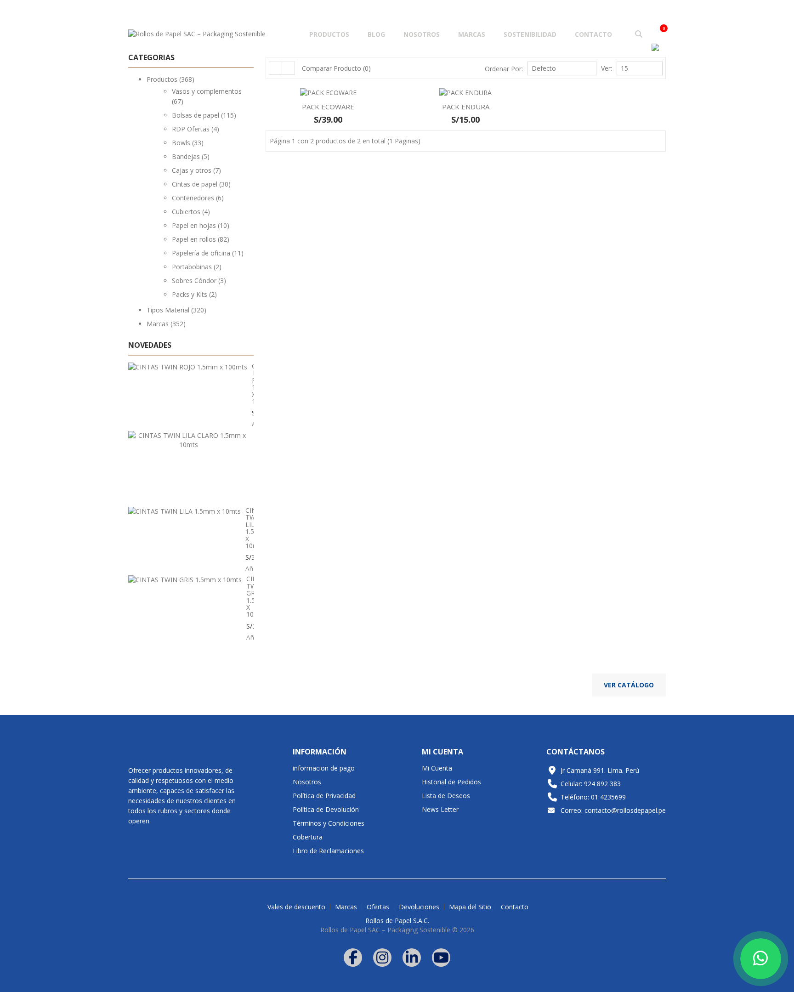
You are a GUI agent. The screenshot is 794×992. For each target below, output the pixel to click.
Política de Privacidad (324, 795)
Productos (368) (170, 79)
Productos (329, 34)
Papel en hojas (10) (200, 225)
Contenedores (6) (198, 197)
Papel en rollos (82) (200, 239)
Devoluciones (419, 906)
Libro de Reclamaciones (328, 850)
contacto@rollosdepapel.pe (625, 810)
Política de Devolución (326, 809)
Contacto (593, 34)
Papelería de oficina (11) (208, 253)
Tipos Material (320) (176, 310)
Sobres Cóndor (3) (199, 280)
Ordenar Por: (504, 68)
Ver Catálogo (629, 684)
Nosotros (421, 34)
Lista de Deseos (446, 795)
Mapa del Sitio (470, 906)
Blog (376, 34)
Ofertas (378, 906)
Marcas (471, 34)
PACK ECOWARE (328, 107)
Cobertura (308, 837)
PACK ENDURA (465, 107)
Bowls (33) (188, 142)
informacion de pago (324, 768)
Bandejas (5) (191, 156)
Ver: (606, 68)
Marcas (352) (166, 323)
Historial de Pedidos (451, 781)
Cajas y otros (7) (196, 170)
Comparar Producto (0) (336, 68)
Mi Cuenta (437, 768)
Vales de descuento (296, 906)
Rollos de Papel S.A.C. (397, 920)
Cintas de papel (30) (201, 184)
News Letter (440, 809)
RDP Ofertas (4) (195, 129)
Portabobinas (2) (196, 266)
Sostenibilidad (530, 34)
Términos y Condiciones (328, 823)
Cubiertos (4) (191, 211)
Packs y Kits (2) (194, 294)
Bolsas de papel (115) (204, 115)
